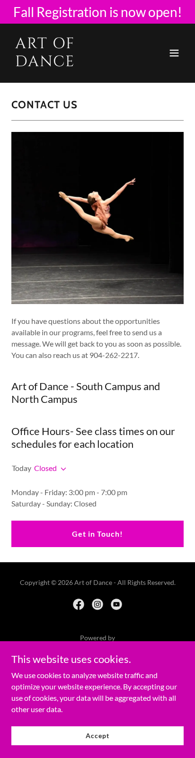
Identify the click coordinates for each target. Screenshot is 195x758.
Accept (97, 736)
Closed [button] (45, 467)
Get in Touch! (97, 533)
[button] (174, 53)
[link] (71, 63)
